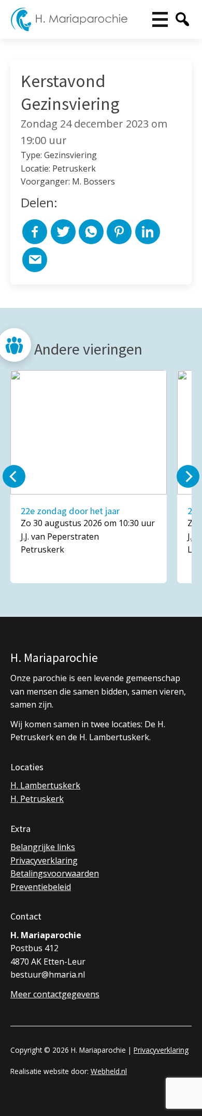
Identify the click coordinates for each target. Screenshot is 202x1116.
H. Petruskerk (37, 798)
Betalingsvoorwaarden (54, 873)
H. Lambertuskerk (45, 785)
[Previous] (14, 476)
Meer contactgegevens (54, 994)
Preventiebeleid (40, 887)
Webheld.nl (109, 1071)
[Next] (188, 476)
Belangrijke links (42, 847)
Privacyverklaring (44, 860)
